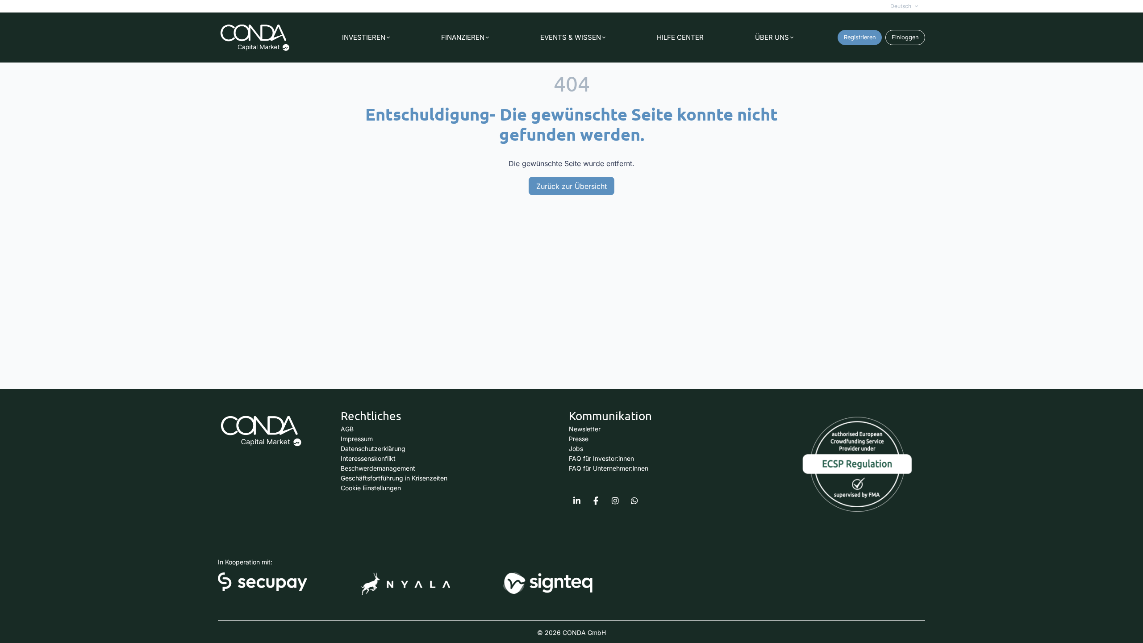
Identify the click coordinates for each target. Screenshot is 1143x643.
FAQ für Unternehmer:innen (608, 468)
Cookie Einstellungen (371, 488)
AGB (347, 429)
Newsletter (585, 429)
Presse (578, 439)
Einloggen (905, 37)
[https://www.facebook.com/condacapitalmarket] (596, 501)
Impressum (357, 439)
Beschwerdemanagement (378, 468)
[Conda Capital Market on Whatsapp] (634, 501)
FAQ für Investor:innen (601, 458)
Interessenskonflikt (368, 458)
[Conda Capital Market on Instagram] (615, 501)
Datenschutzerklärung (373, 448)
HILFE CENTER (680, 37)
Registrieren (860, 37)
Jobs (576, 448)
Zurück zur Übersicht (571, 186)
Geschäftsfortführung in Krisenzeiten (394, 478)
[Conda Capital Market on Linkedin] (577, 501)
